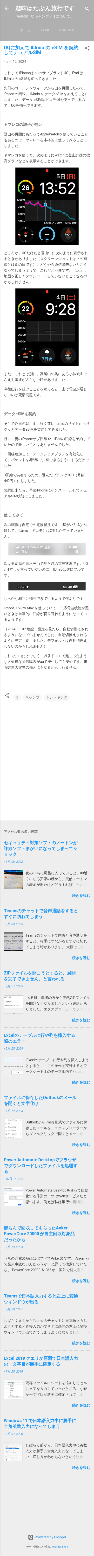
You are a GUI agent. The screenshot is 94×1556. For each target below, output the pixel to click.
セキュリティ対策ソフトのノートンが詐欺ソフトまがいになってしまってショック (41, 848)
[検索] (87, 9)
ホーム (25, 30)
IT (17, 697)
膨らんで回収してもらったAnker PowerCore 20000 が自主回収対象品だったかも (39, 1233)
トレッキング (56, 697)
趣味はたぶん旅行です (45, 8)
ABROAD (66, 30)
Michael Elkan (60, 1546)
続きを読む (81, 895)
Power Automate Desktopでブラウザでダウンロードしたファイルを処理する (41, 1165)
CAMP (45, 30)
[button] (87, 49)
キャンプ (32, 697)
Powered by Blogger (50, 1537)
